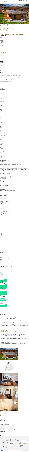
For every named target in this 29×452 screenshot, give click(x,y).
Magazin (11, 444)
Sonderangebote (2, 53)
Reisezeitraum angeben (2, 62)
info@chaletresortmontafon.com (5, 440)
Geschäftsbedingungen (17, 440)
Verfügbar (2, 312)
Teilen (0, 37)
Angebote (11, 442)
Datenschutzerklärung (17, 442)
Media (11, 441)
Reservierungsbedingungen (3, 52)
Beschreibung (1, 40)
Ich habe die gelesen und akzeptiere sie (22, 445)
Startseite (11, 440)
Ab (0, 55)
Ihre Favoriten (21, 0)
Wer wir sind (11, 443)
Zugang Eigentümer (18, 0)
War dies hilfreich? (14, 432)
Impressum (16, 441)
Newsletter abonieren (21, 446)
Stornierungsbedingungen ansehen (3, 198)
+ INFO (13, 69)
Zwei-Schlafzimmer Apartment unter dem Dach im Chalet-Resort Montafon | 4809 (9, 317)
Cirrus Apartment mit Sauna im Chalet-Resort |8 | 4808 (6, 331)
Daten (0, 70)
